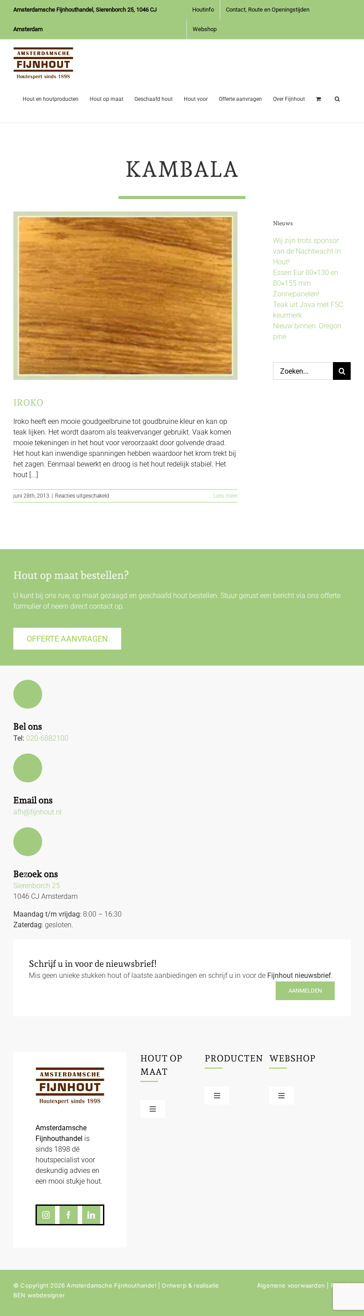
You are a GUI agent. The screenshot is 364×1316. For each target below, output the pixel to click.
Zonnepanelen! (296, 294)
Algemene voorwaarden (291, 1285)
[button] (337, 98)
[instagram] (46, 1215)
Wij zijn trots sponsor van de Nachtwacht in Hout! (307, 251)
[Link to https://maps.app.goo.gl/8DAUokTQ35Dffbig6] (27, 841)
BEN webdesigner (39, 1295)
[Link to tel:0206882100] (27, 694)
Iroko (28, 402)
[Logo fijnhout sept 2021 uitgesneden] (70, 1070)
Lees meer (225, 496)
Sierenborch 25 (36, 885)
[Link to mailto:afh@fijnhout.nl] (27, 768)
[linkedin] (91, 1215)
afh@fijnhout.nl (37, 812)
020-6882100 (47, 738)
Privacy (341, 1285)
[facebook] (68, 1215)
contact (101, 606)
